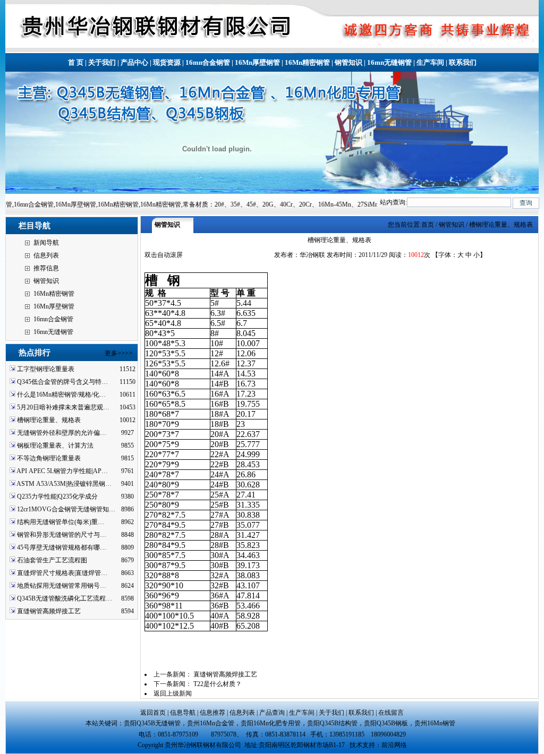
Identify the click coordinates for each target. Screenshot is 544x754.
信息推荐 (212, 712)
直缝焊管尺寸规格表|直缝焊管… (62, 573)
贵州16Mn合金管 (210, 723)
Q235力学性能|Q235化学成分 (57, 496)
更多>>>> (118, 353)
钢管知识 (348, 62)
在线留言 (391, 712)
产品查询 (272, 712)
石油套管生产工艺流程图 (52, 560)
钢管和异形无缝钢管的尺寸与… (61, 534)
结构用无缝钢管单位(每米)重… (60, 522)
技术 (356, 745)
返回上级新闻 (173, 693)
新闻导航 (46, 242)
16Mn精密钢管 (307, 62)
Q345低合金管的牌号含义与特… (62, 381)
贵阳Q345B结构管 (332, 723)
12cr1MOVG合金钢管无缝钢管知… (66, 509)
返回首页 (153, 712)
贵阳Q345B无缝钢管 (152, 723)
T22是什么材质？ (217, 684)
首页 (427, 224)
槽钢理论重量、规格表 (49, 420)
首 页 (75, 62)
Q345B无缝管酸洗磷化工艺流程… (64, 598)
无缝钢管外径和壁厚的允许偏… (61, 432)
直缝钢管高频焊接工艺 (49, 611)
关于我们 (102, 62)
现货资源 (167, 62)
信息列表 (46, 255)
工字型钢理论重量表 (45, 369)
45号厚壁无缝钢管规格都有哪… (61, 547)
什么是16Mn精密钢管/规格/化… (61, 394)
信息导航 (183, 712)
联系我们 (463, 62)
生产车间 (430, 62)
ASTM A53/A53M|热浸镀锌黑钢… (64, 483)
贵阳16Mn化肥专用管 (271, 723)
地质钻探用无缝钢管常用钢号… (61, 585)
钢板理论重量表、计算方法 (55, 445)
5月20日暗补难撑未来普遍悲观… (63, 407)
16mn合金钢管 (207, 62)
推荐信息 (46, 268)
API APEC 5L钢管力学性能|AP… (62, 471)
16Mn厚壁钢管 (257, 62)
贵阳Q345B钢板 (386, 723)
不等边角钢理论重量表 (49, 458)
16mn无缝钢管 (389, 62)
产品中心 (134, 62)
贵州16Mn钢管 (436, 723)
